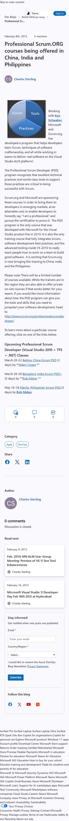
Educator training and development (20, 764)
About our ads (24, 819)
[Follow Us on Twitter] (19, 706)
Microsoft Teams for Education (43, 756)
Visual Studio (20, 794)
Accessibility (23, 802)
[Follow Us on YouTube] (28, 706)
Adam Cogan (27, 365)
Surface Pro (6, 731)
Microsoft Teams (45, 777)
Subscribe (15, 677)
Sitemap (35, 810)
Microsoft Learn (9, 785)
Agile (9, 444)
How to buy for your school (46, 760)
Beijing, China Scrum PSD (39, 360)
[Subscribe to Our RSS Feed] (37, 706)
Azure (35, 781)
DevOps (22, 444)
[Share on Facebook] (7, 462)
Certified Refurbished (40, 748)
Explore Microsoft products (31, 739)
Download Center (28, 743)
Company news (9, 798)
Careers (33, 794)
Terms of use (36, 814)
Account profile (9, 743)
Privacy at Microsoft (30, 798)
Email (12, 630)
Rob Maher (30, 378)
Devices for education (12, 756)
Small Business (23, 781)
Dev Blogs (10, 17)
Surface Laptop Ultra (44, 731)
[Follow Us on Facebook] (10, 706)
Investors (48, 798)
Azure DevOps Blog (33, 17)
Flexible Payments (27, 752)
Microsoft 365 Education (14, 760)
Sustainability (38, 802)
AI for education (19, 768)
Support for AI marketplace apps (38, 785)
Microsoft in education (52, 752)
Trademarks (50, 814)
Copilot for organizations (37, 735)
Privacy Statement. (38, 666)
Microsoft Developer (51, 781)
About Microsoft (48, 794)
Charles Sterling (25, 79)
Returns (4, 748)
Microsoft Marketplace (33, 789)
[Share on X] (17, 462)
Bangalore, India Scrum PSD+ (42, 374)
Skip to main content (12, 2)
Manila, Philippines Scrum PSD (40, 387)
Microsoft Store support (54, 743)
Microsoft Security (25, 773)
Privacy (4, 814)
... (24, 21)
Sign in (59, 13)
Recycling (10, 819)
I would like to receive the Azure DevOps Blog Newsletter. (31, 664)
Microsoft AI (7, 773)
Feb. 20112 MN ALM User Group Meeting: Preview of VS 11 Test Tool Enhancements (31, 560)
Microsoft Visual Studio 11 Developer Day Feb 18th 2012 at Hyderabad (32, 594)
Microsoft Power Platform (20, 777)
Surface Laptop (22, 731)
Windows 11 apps (58, 739)
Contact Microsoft (51, 810)
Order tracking (18, 748)
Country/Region (18, 646)
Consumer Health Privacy (15, 810)
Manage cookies (18, 814)
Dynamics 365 (45, 773)
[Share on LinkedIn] (27, 462)
